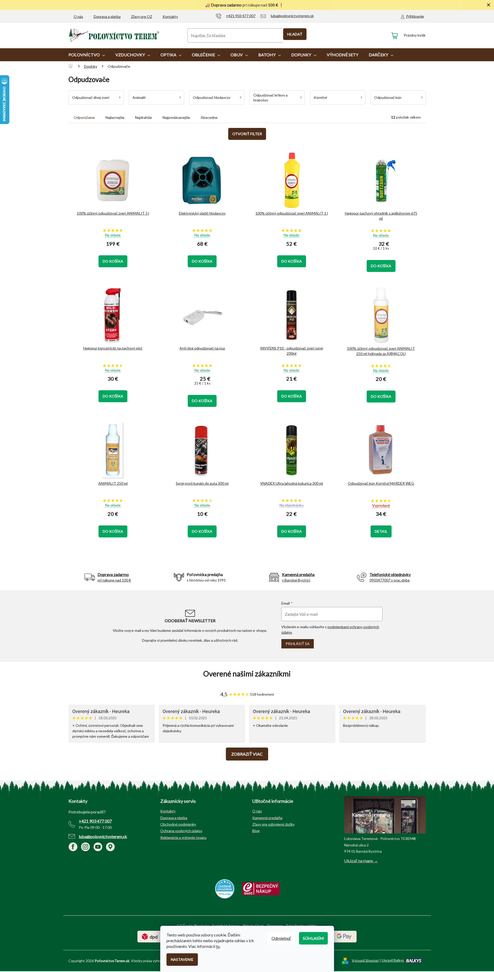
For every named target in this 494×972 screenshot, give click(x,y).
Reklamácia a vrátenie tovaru (183, 837)
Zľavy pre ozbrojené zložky (273, 824)
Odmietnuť (281, 938)
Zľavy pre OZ (141, 16)
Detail (381, 531)
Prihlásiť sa (298, 643)
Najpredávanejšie (176, 117)
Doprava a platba (107, 16)
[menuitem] (86, 54)
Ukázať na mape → (361, 860)
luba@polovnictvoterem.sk (103, 836)
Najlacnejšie (115, 117)
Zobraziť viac (247, 753)
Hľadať (294, 34)
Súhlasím (313, 938)
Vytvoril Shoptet (365, 960)
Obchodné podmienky (178, 824)
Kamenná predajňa (267, 818)
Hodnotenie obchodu (247, 674)
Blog (256, 831)
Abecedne (209, 117)
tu (218, 946)
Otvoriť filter (247, 134)
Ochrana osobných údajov (181, 831)
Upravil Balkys (393, 960)
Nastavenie (182, 959)
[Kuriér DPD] (149, 936)
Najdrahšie (143, 117)
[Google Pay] (344, 936)
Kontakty (170, 16)
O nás (78, 16)
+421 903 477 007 (95, 820)
